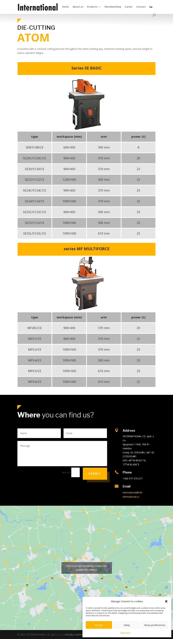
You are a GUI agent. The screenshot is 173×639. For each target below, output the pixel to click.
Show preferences (154, 625)
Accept (99, 625)
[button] (166, 601)
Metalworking (113, 7)
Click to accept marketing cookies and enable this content (86, 567)
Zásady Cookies (74, 634)
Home (65, 7)
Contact (141, 7)
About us (78, 7)
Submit (95, 473)
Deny (127, 625)
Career (128, 7)
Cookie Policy (125, 632)
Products (92, 7)
